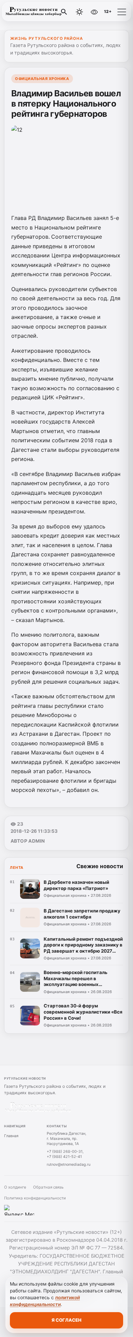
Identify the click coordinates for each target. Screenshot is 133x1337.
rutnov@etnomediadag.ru (68, 1164)
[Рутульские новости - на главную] (33, 12)
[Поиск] (64, 11)
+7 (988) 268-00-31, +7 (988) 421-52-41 (65, 1154)
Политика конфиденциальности (35, 1198)
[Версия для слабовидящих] (94, 12)
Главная (11, 1135)
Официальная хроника (42, 78)
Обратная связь (48, 1187)
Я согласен (66, 1320)
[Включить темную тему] (79, 11)
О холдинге (15, 1187)
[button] (121, 11)
